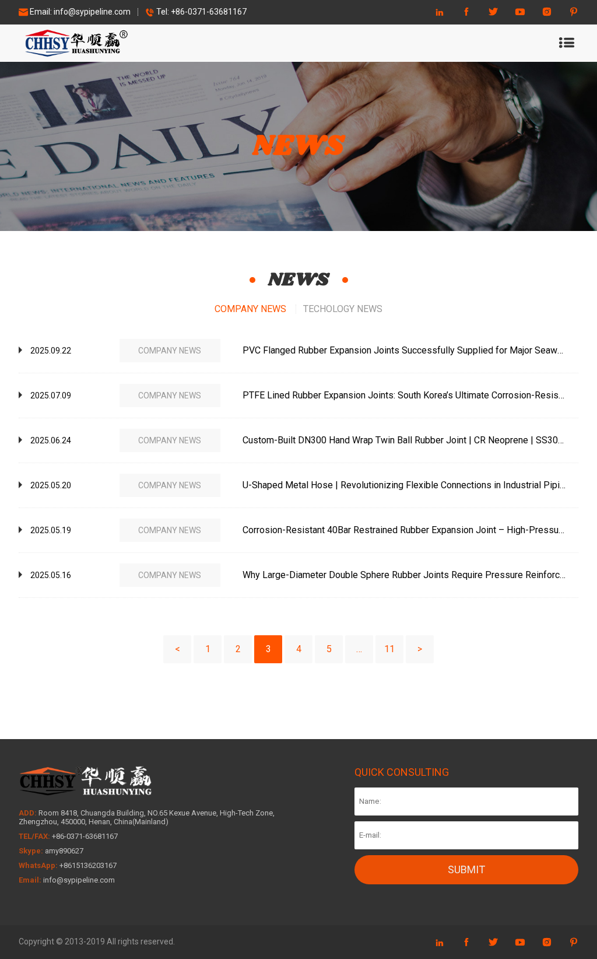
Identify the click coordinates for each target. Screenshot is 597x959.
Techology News (342, 308)
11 (389, 648)
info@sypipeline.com (92, 11)
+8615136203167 (88, 865)
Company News (250, 308)
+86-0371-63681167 (208, 11)
